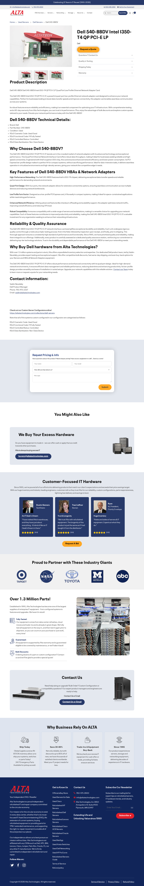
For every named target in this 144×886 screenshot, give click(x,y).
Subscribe (124, 816)
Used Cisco (57, 801)
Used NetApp (57, 840)
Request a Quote (88, 49)
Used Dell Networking (61, 849)
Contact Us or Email (72, 702)
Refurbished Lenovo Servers (60, 821)
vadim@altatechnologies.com (27, 293)
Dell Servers (38, 22)
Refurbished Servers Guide (60, 858)
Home (12, 22)
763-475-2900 (82, 793)
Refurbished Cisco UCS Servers (59, 828)
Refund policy (58, 868)
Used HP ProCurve (59, 853)
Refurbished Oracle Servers (60, 834)
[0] (133, 13)
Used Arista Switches (61, 844)
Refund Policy (128, 882)
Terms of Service (59, 864)
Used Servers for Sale (61, 797)
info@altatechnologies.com (88, 798)
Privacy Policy (113, 882)
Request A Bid (72, 544)
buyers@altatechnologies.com (33, 456)
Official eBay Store (60, 793)
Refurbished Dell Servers (59, 814)
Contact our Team (120, 269)
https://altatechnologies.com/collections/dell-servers (32, 313)
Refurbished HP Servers (58, 807)
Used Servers (23, 22)
